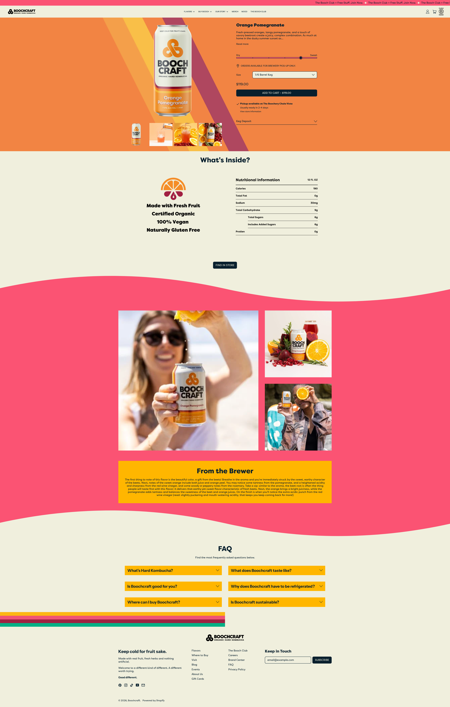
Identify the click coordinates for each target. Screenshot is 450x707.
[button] (136, 134)
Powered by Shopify (153, 700)
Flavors (196, 650)
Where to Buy (200, 655)
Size (238, 74)
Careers (233, 655)
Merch (235, 11)
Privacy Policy (236, 669)
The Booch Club (258, 11)
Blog (194, 664)
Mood (244, 11)
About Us (197, 674)
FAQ (231, 664)
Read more (242, 44)
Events (196, 669)
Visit (194, 660)
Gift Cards (198, 678)
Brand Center (236, 660)
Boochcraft (134, 700)
